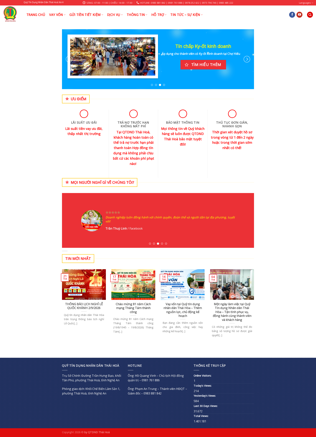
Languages (305, 2)
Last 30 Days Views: (206, 406)
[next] (247, 59)
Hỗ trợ (157, 14)
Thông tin (136, 14)
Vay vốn (56, 14)
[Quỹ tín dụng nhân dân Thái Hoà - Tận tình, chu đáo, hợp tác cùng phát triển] (12, 14)
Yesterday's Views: (205, 395)
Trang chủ (36, 14)
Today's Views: (203, 385)
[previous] (69, 59)
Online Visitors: (203, 375)
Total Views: (201, 416)
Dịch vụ (113, 14)
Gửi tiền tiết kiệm (85, 14)
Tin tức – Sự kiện (185, 14)
